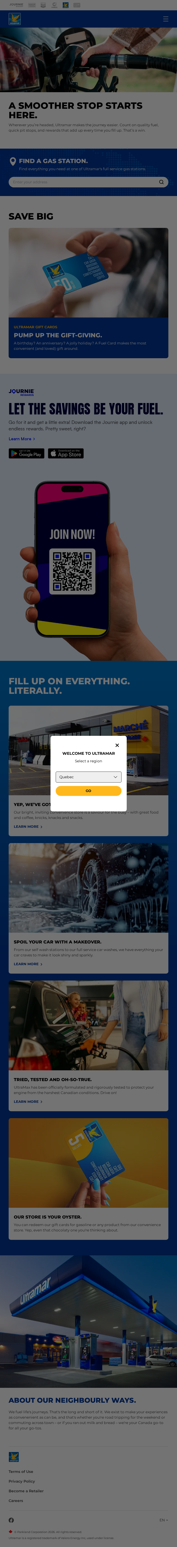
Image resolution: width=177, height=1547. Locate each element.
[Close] (117, 745)
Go (88, 791)
